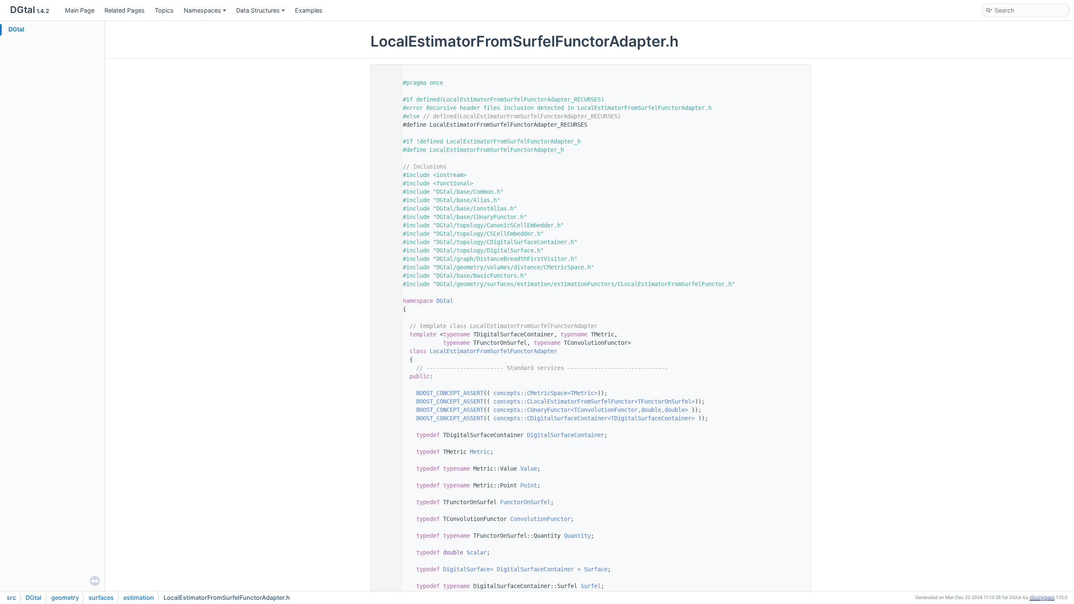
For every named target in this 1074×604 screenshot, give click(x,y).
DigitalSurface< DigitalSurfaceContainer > (512, 569)
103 (384, 351)
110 (384, 401)
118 (384, 451)
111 (384, 409)
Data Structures (258, 10)
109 (384, 393)
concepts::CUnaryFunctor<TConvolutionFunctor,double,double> (590, 409)
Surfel (591, 586)
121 (384, 468)
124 (384, 485)
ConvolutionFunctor (540, 518)
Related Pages (124, 10)
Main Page (79, 10)
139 (384, 569)
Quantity (577, 535)
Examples (309, 10)
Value (528, 468)
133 (384, 535)
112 (384, 418)
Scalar (477, 552)
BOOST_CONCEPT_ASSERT (449, 393)
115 (384, 435)
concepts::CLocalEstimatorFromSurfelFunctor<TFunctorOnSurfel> (594, 401)
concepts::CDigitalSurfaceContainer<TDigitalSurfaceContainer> (594, 418)
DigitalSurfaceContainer (565, 435)
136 (384, 552)
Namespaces (202, 10)
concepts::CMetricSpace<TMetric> (545, 393)
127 (384, 502)
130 (384, 518)
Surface (595, 569)
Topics (164, 10)
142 (384, 586)
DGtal (16, 29)
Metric (480, 451)
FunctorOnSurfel (525, 502)
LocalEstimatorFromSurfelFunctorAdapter (493, 351)
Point (528, 485)
